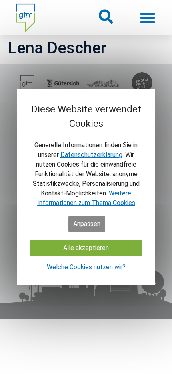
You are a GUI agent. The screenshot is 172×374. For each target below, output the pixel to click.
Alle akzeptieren (86, 248)
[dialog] (86, 187)
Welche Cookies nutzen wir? (86, 267)
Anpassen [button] (86, 224)
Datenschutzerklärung (91, 155)
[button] (105, 16)
